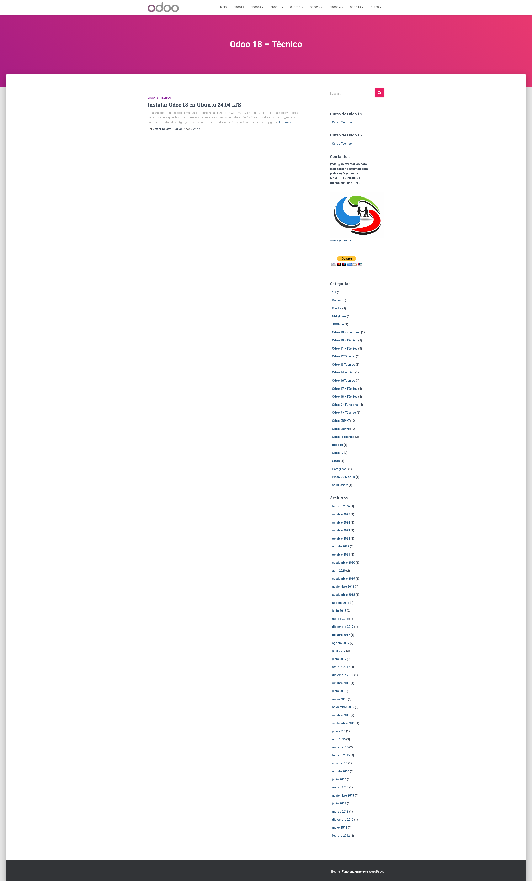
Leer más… (286, 122)
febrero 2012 (341, 835)
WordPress (376, 871)
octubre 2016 (341, 683)
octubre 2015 (341, 715)
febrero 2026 (341, 506)
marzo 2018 (340, 618)
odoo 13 (355, 7)
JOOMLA (338, 324)
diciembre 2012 (342, 819)
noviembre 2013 (343, 795)
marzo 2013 (340, 811)
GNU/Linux (339, 316)
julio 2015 (338, 731)
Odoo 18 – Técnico (345, 396)
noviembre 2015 (343, 707)
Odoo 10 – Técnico (345, 340)
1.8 (334, 292)
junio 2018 (339, 610)
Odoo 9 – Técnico (344, 412)
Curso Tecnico (342, 122)
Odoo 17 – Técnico (345, 388)
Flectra (337, 308)
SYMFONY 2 (340, 485)
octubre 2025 (341, 514)
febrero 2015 (341, 755)
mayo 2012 (339, 827)
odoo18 (256, 7)
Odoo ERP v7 (341, 420)
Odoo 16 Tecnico (343, 380)
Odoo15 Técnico (343, 436)
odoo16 (295, 7)
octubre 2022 (341, 538)
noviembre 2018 (343, 586)
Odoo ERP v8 (341, 429)
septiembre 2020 (343, 562)
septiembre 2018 (343, 594)
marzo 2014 (340, 787)
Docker (337, 300)
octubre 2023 (341, 530)
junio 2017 (339, 659)
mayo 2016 (339, 699)
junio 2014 (339, 779)
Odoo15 (315, 7)
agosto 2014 (340, 771)
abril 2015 (339, 739)
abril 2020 (339, 570)
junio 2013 (339, 803)
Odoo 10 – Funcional (346, 332)
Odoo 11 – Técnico (345, 348)
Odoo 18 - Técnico (159, 97)
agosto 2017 (340, 643)
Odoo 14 (335, 7)
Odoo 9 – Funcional (345, 404)
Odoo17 (275, 7)
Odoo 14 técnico (343, 372)
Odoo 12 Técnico (343, 356)
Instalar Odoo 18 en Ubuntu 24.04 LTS (194, 104)
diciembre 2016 (342, 675)
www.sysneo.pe (340, 240)
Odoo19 (239, 7)
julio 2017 (338, 651)
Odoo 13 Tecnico (343, 364)
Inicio (223, 7)
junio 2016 (339, 691)
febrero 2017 (341, 667)
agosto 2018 (340, 602)
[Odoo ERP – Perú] (163, 7)
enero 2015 (339, 763)
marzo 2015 (340, 747)
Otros (374, 7)
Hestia (335, 871)
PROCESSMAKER (343, 477)
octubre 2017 (341, 635)
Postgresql (339, 469)
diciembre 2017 (342, 626)
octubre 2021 (341, 554)
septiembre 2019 (343, 578)
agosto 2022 (340, 546)
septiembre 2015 (343, 723)
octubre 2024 (341, 522)
